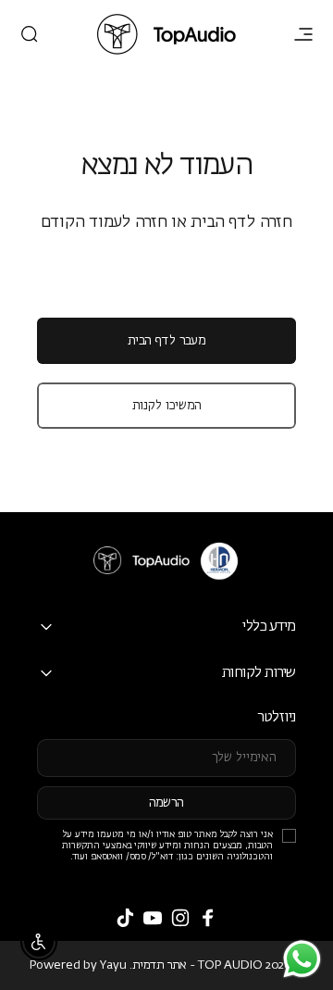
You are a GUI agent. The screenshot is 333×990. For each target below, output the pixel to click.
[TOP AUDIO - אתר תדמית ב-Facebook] (208, 918)
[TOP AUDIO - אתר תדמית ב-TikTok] (125, 918)
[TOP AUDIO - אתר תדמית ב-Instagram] (180, 918)
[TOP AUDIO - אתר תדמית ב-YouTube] (152, 918)
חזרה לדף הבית (241, 222)
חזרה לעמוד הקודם (104, 222)
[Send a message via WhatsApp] (302, 959)
